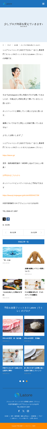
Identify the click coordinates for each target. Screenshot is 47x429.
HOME (6, 416)
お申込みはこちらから (11, 175)
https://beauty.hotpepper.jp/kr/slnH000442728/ (21, 195)
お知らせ (14, 418)
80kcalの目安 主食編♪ (32, 338)
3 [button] (26, 381)
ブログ (40, 416)
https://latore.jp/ (9, 155)
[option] (24, 345)
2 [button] (23, 381)
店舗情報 (33, 416)
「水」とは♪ (7, 260)
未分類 (7, 225)
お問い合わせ (34, 418)
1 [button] (20, 381)
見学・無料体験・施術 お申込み (20, 416)
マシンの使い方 (23, 418)
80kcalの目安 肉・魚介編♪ (12, 338)
